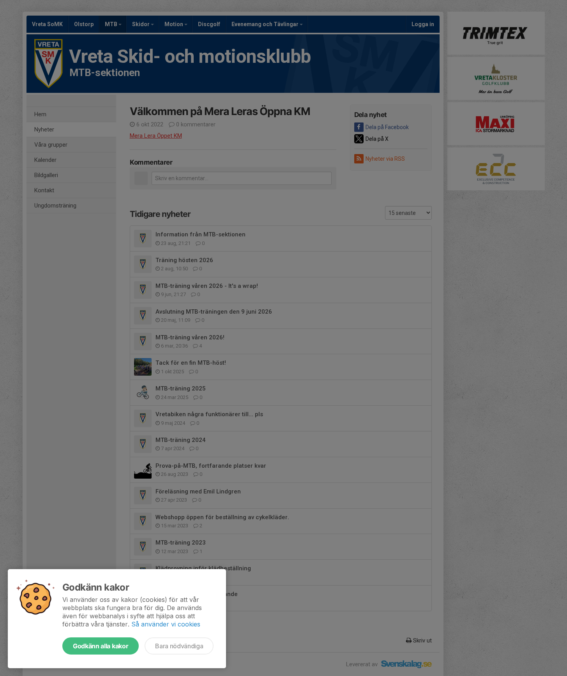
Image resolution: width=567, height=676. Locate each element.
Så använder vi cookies (165, 624)
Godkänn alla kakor (100, 646)
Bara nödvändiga (179, 646)
